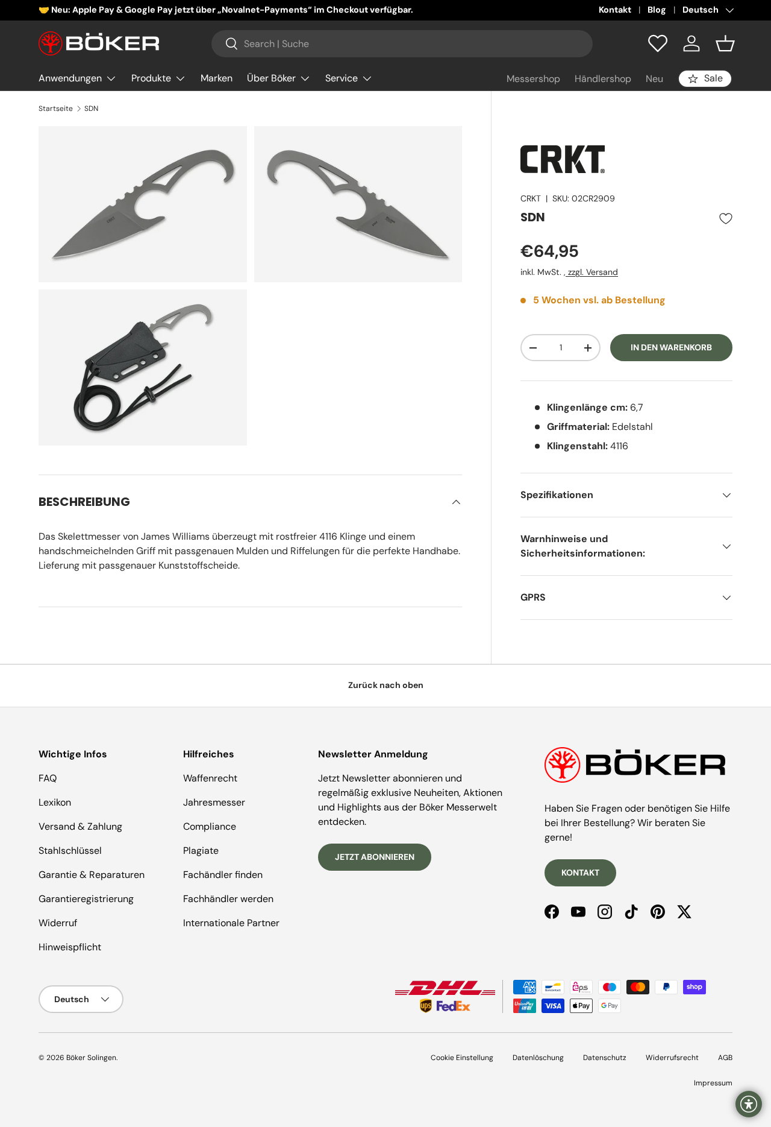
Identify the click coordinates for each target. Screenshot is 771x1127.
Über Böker (271, 78)
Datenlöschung (538, 1057)
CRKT (530, 198)
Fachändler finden (223, 874)
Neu (654, 78)
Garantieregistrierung (86, 898)
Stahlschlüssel (70, 850)
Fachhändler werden (228, 898)
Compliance (209, 826)
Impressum (713, 1083)
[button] (725, 43)
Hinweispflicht (70, 947)
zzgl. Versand (592, 272)
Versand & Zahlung (80, 826)
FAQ (48, 778)
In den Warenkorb (671, 348)
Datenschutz (604, 1057)
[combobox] (402, 43)
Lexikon (55, 802)
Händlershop (603, 78)
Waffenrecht (210, 778)
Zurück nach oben (385, 685)
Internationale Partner (231, 923)
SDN (91, 108)
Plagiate (201, 850)
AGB (725, 1057)
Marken (217, 78)
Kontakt (615, 9)
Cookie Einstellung (462, 1057)
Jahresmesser (214, 802)
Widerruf (58, 923)
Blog (657, 9)
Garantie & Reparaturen (92, 874)
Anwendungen (70, 78)
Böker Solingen (91, 1057)
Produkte (151, 78)
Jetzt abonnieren (374, 856)
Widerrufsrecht (672, 1057)
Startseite (56, 108)
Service (341, 78)
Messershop (533, 78)
